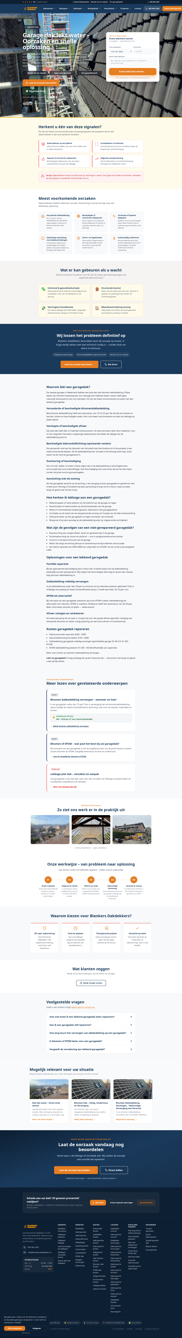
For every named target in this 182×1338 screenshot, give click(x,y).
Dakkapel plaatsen (61, 1235)
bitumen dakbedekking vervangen (83, 652)
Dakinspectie (80, 1235)
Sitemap (138, 1329)
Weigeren (37, 1328)
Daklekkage (80, 1242)
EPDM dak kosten (97, 1271)
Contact (138, 8)
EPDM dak (79, 1256)
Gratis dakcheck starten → (132, 71)
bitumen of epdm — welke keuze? (78, 607)
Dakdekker (79, 1228)
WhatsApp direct (37, 91)
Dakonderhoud (81, 1239)
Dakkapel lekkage (61, 1241)
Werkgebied (93, 8)
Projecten (124, 8)
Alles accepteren (15, 1328)
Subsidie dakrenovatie (133, 1261)
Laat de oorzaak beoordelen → (79, 364)
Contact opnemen (150, 1229)
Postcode (137, 47)
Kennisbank (109, 8)
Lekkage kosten (99, 1285)
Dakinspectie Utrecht (116, 1235)
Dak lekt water (134, 1257)
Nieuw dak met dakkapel (64, 1262)
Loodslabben (80, 1253)
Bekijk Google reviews (92, 983)
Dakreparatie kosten (98, 1241)
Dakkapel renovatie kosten (62, 1254)
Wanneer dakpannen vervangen (133, 1245)
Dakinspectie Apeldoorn (116, 1283)
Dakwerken (48, 8)
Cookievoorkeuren (151, 1329)
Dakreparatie (80, 1232)
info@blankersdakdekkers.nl (39, 1252)
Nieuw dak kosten (97, 1229)
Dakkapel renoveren (62, 1229)
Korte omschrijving (117, 56)
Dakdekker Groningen (115, 1241)
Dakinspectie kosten (98, 1247)
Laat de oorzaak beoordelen (43, 82)
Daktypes (63, 8)
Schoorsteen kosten (98, 1280)
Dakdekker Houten (115, 1301)
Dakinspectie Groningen (116, 1247)
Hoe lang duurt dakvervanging (134, 1231)
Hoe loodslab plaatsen (133, 1237)
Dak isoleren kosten (98, 1259)
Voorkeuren (26, 1333)
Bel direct (72, 82)
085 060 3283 (154, 2)
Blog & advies (151, 1246)
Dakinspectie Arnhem (116, 1271)
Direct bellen (116, 1170)
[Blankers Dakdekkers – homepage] (31, 8)
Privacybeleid (151, 1250)
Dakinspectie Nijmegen (116, 1277)
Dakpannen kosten (98, 1253)
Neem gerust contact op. (83, 1007)
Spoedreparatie (146, 1202)
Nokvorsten (80, 1265)
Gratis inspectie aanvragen (121, 1202)
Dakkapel (77, 8)
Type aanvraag (115, 47)
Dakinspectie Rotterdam (116, 1253)
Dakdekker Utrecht (115, 1229)
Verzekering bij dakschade (134, 1267)
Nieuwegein (116, 1311)
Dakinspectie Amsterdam (116, 1259)
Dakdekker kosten (97, 1235)
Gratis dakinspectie (151, 1235)
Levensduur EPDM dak (133, 1252)
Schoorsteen (80, 1249)
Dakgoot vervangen (79, 1261)
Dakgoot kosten (99, 1276)
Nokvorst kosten (99, 1289)
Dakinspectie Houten (116, 1295)
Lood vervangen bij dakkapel (64, 1247)
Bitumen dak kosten (98, 1265)
